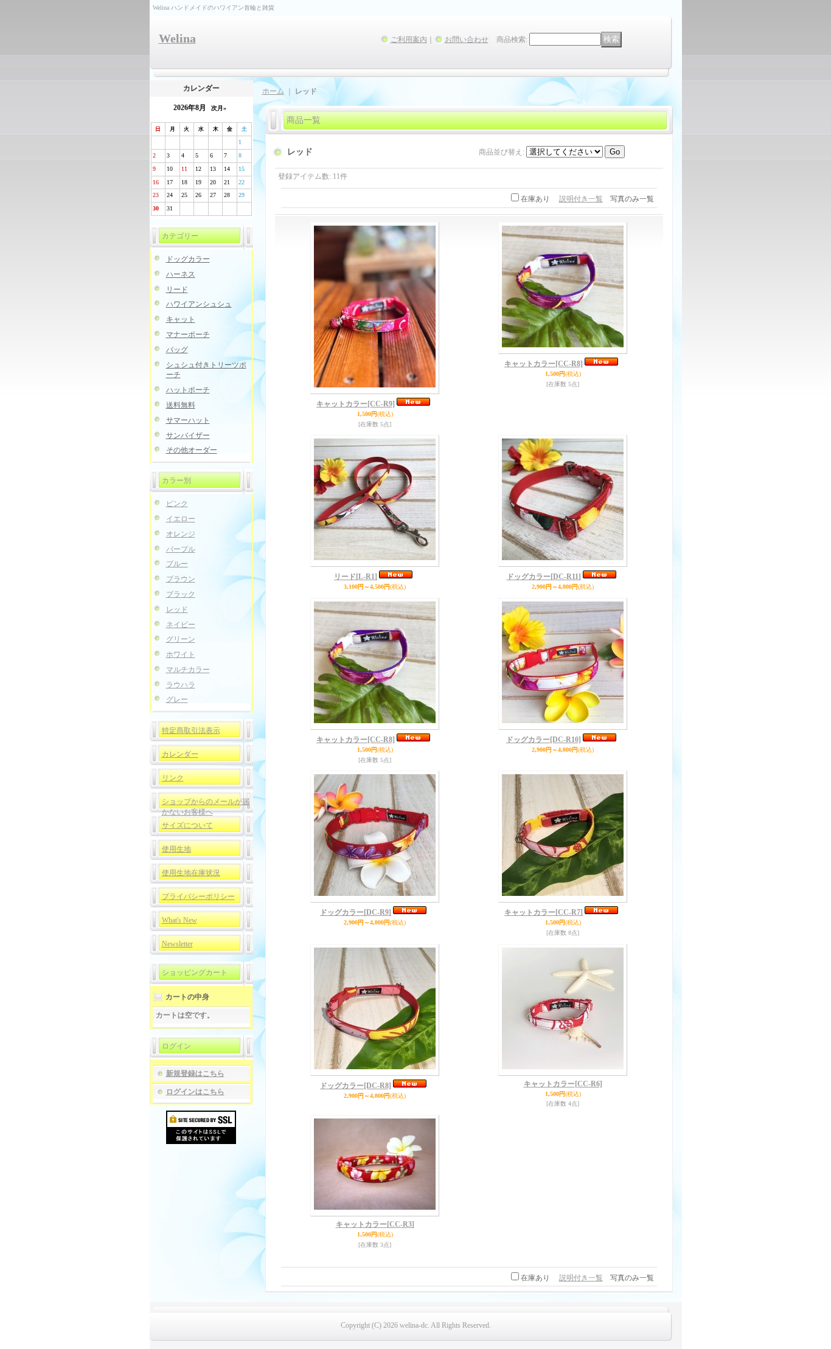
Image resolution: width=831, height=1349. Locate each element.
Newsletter (177, 944)
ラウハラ (180, 685)
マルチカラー (188, 669)
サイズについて (187, 825)
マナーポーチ (188, 334)
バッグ (177, 349)
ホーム (273, 91)
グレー (177, 699)
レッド (177, 609)
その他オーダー (191, 450)
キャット (180, 319)
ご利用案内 (409, 39)
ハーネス (180, 274)
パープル (180, 549)
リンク (173, 778)
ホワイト (180, 654)
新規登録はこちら (195, 1073)
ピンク (177, 503)
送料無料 (180, 405)
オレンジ (180, 534)
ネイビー (180, 624)
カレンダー (180, 754)
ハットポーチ (188, 390)
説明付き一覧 (581, 199)
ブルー (177, 564)
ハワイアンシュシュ (199, 304)
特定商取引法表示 (191, 730)
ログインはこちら (195, 1091)
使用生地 (176, 849)
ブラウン (180, 579)
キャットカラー (355, 404)
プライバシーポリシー (198, 896)
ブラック (180, 594)
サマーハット (188, 420)
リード (177, 289)
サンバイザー (188, 435)
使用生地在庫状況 (191, 873)
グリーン (180, 639)
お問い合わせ (467, 39)
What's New (179, 920)
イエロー (180, 519)
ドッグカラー (188, 259)
